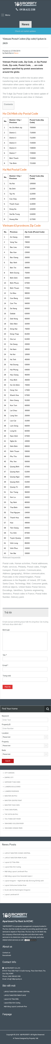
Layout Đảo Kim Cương (13, 867)
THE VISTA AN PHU (11, 814)
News (16, 53)
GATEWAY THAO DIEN (12, 782)
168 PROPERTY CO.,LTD (12, 968)
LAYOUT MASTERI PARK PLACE (16, 858)
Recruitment (6, 955)
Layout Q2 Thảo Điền (12, 862)
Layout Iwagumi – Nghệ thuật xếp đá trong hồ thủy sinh (24, 881)
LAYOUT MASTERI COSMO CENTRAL (17, 853)
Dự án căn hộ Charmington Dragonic (17, 890)
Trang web (7, 676)
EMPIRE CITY (9, 777)
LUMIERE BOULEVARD (13, 787)
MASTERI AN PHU (11, 796)
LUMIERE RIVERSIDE (12, 791)
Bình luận (6, 630)
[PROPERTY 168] (25, 4)
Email (5, 665)
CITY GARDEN (9, 773)
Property (5, 742)
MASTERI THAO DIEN (12, 805)
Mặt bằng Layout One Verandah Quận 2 (18, 876)
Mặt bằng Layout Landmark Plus (16, 871)
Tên (5, 655)
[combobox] (25, 737)
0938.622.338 (27, 9)
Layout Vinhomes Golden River (15, 885)
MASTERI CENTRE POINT (13, 800)
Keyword (5, 716)
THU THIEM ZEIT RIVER (13, 819)
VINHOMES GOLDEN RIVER (14, 823)
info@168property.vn (14, 979)
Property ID (6, 724)
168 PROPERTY (7, 926)
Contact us (6, 953)
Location (5, 733)
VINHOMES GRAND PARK (14, 828)
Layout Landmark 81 (12, 894)
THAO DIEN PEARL (11, 810)
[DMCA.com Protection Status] (30, 940)
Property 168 (33, 1038)
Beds (4, 750)
